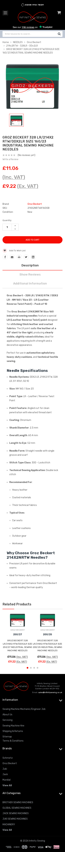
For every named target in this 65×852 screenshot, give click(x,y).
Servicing (7, 720)
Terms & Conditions (13, 740)
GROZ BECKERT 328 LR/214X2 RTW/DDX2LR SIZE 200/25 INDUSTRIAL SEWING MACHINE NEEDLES (47, 645)
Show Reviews (30, 274)
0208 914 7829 (34, 5)
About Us (7, 714)
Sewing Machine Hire (13, 725)
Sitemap (7, 736)
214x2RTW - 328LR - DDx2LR (22, 45)
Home (5, 42)
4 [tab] (37, 668)
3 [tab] (34, 668)
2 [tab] (31, 668)
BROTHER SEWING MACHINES (17, 802)
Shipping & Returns (12, 731)
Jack (5, 774)
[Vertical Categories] (5, 12)
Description (30, 265)
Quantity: (7, 220)
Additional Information (30, 283)
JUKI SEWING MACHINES (15, 818)
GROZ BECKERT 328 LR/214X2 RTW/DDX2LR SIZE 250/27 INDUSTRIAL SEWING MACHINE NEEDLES (17, 645)
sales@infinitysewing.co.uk (50, 692)
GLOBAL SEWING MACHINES (16, 807)
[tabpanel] (16, 121)
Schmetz (7, 758)
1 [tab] (27, 668)
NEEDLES (18, 42)
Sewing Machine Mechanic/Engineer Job (24, 709)
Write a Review (10, 159)
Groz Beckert (34, 42)
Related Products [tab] (16, 604)
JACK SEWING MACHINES (15, 813)
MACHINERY (8, 824)
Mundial (6, 779)
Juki (4, 768)
